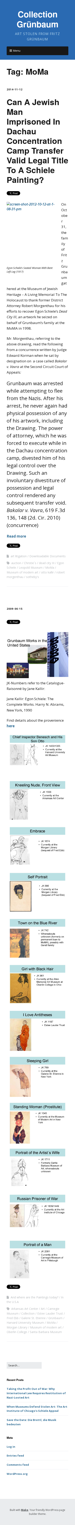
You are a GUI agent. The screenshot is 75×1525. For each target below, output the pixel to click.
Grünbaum (55, 1318)
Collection (28, 1313)
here (11, 726)
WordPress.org (17, 1474)
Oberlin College (17, 1332)
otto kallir (47, 572)
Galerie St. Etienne (33, 1318)
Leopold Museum (30, 567)
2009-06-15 (14, 609)
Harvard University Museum (25, 1323)
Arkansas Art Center (24, 1309)
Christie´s (30, 563)
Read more (16, 536)
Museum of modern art (22, 572)
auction (16, 563)
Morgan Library (17, 1327)
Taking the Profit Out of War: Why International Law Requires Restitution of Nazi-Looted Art (36, 1393)
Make (24, 1510)
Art (43, 1309)
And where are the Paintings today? (34, 1297)
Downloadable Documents (47, 556)
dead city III (46, 563)
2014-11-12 (14, 89)
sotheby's (32, 577)
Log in (11, 1447)
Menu (16, 50)
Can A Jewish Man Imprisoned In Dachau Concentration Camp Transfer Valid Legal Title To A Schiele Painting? (37, 140)
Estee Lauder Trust (50, 1313)
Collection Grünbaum (38, 19)
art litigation (19, 556)
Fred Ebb (13, 1318)
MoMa (49, 567)
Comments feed (18, 1465)
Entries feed (15, 1455)
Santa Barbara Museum (46, 1332)
